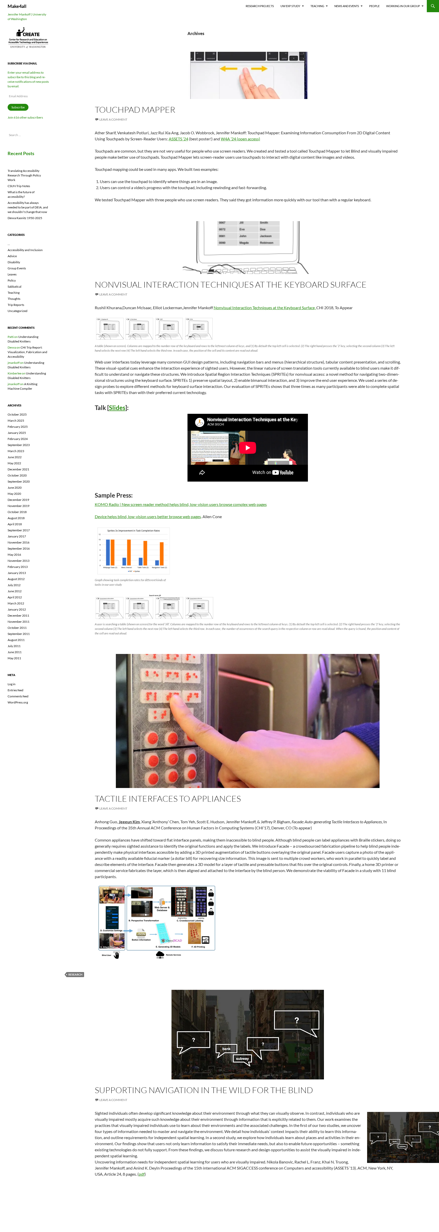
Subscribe (18, 107)
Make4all (17, 6)
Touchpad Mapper (135, 109)
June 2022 (15, 457)
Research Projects (260, 6)
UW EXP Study (290, 6)
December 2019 (18, 500)
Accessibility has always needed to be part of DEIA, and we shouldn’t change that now (28, 207)
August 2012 (16, 579)
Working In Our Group (403, 6)
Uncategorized (17, 311)
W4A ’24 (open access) (240, 138)
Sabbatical (14, 286)
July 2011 (14, 646)
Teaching (317, 6)
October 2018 (17, 512)
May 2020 (14, 494)
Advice (12, 256)
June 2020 (15, 487)
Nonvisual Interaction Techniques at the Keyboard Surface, (265, 307)
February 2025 (18, 427)
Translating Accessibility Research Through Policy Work (24, 175)
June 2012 (15, 591)
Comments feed (18, 696)
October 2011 (17, 628)
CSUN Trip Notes (19, 186)
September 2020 (19, 481)
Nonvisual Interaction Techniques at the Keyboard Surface (231, 284)
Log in (11, 684)
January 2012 (17, 609)
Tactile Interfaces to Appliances (168, 798)
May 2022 (14, 463)
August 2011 (16, 640)
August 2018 (16, 518)
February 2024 (18, 439)
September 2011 (19, 634)
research (75, 974)
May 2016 (14, 554)
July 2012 (14, 585)
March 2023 (16, 451)
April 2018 (15, 524)
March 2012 (16, 603)
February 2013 (18, 567)
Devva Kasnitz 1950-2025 (25, 218)
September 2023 (19, 445)
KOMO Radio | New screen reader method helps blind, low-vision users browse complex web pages (181, 504)
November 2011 (18, 621)
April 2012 (15, 597)
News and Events (346, 6)
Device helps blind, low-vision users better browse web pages (148, 516)
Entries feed (15, 690)
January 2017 (17, 536)
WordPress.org (18, 702)
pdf (142, 1174)
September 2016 (19, 548)
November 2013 (18, 561)
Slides (117, 407)
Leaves (12, 274)
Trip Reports (16, 305)
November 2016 (18, 542)
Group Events (17, 268)
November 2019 (18, 506)
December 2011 (18, 615)
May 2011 (14, 658)
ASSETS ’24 (178, 138)
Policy (12, 280)
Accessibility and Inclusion (25, 250)
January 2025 (17, 433)
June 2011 (15, 652)
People (374, 6)
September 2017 (19, 530)
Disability (14, 262)
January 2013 (17, 573)
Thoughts (14, 299)
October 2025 (17, 414)
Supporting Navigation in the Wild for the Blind (204, 1090)
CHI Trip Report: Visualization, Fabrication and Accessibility (27, 352)
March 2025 (16, 420)
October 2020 (17, 475)
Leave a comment (113, 119)
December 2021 (18, 469)
